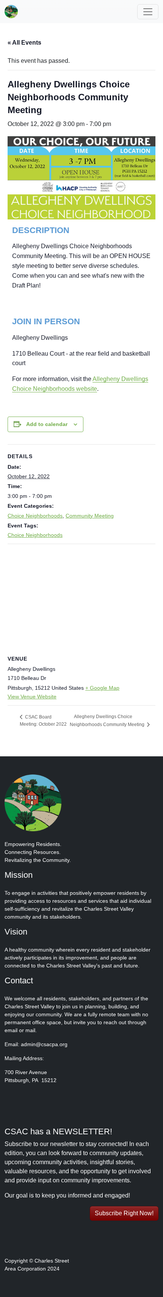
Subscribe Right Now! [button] (124, 1213)
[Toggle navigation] (147, 11)
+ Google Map (102, 688)
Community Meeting (90, 516)
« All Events (24, 42)
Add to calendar (46, 424)
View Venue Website (32, 697)
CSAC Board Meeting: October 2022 (43, 720)
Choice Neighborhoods (35, 516)
